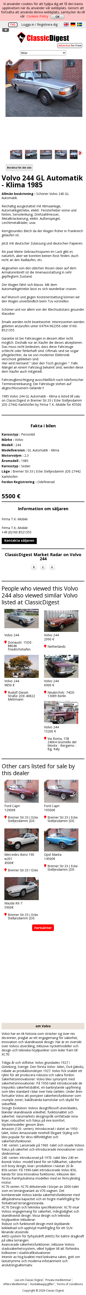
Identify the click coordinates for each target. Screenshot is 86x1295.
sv (79, 24)
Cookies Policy (37, 16)
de (72, 24)
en (66, 24)
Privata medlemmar (58, 1280)
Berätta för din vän (19, 167)
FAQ (12, 24)
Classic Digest (43, 39)
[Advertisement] (43, 978)
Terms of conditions (70, 1284)
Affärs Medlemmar (15, 1284)
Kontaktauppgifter (42, 1284)
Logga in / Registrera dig (39, 24)
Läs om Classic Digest (29, 1280)
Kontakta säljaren (19, 540)
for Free (69, 45)
